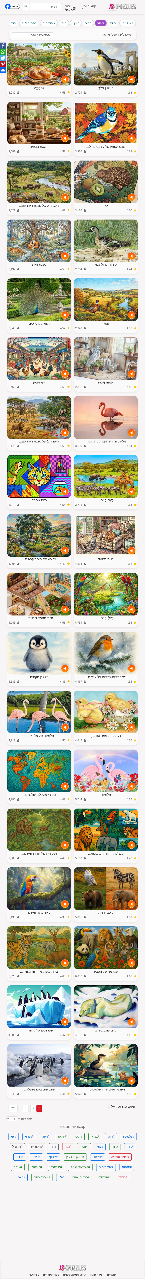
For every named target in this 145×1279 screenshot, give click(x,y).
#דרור (19, 1157)
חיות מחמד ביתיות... (39, 618)
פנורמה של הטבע (106, 971)
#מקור (45, 1136)
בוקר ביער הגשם (39, 912)
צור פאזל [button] (69, 8)
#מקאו (95, 1136)
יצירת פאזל (96, 1274)
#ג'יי (61, 1177)
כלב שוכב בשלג (105, 1030)
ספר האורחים (51, 1274)
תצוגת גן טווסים (39, 323)
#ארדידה (104, 1177)
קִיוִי (106, 206)
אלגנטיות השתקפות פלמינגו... (106, 441)
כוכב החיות (105, 912)
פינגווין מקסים (39, 677)
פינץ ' (75, 23)
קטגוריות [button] (89, 8)
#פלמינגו (128, 1136)
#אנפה (18, 1167)
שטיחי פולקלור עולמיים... (39, 795)
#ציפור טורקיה (120, 1157)
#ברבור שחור (81, 1177)
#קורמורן (36, 1167)
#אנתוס (127, 1167)
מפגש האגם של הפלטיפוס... (106, 1089)
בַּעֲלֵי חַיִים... (106, 500)
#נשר (21, 1177)
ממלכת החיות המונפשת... (106, 853)
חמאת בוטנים (39, 147)
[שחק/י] (131, 79)
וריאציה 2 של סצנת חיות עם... (39, 206)
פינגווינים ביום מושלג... (39, 1089)
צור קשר (34, 1274)
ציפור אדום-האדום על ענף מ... (105, 677)
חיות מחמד (39, 500)
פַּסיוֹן (106, 323)
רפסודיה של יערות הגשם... (39, 853)
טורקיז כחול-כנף (106, 264)
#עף (13, 1136)
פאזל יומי (127, 23)
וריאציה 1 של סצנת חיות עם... (39, 441)
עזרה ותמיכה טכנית (74, 1274)
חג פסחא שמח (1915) (106, 736)
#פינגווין (98, 1157)
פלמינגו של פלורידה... (39, 736)
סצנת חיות (39, 264)
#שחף (29, 1136)
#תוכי (111, 1136)
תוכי (63, 23)
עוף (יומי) (39, 382)
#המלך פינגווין (75, 1157)
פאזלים (111, 1274)
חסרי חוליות (29, 23)
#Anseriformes (80, 1167)
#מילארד (56, 1167)
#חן (54, 1146)
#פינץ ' (36, 1157)
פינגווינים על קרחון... (39, 1030)
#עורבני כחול (42, 1177)
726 (12, 1108)
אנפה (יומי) (105, 382)
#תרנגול (17, 1146)
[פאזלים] (122, 7)
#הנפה (122, 1177)
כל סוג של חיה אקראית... (39, 559)
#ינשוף (53, 1157)
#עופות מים (106, 1167)
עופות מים (49, 23)
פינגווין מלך (105, 88)
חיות (113, 23)
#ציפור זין (37, 1146)
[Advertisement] (72, 1221)
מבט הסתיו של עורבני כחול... (105, 147)
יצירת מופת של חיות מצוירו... (39, 971)
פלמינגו (106, 795)
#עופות (83, 1146)
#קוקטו (62, 1136)
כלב (13, 23)
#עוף (100, 1146)
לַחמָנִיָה (39, 88)
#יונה (130, 1146)
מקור (88, 23)
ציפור (100, 23)
